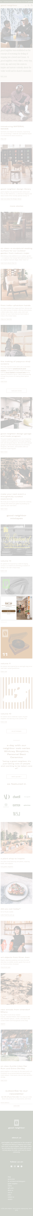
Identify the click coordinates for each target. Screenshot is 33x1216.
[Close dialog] (31, 597)
